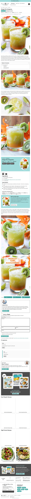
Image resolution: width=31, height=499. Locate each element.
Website (3, 330)
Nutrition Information (6, 67)
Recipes (4, 7)
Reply (3, 347)
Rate (5, 163)
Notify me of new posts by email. (7, 334)
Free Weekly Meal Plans (15, 0)
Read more (4, 369)
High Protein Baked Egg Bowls (8, 412)
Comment (3, 318)
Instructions (5, 66)
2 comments (20, 12)
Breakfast (23, 487)
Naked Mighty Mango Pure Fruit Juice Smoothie (13, 179)
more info (20, 212)
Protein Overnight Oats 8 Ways (23, 412)
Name (3, 327)
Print (13, 163)
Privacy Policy (12, 495)
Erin (3, 12)
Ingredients (5, 65)
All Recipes (19, 491)
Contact (9, 495)
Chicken (23, 489)
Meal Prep (19, 487)
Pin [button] (8, 163)
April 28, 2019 (4, 344)
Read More (5, 310)
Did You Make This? (6, 68)
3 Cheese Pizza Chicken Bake (23, 445)
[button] (2, 158)
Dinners (19, 489)
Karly (3, 343)
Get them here (20, 473)
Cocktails (9, 7)
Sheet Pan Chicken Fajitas (8, 445)
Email (17, 327)
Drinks (6, 7)
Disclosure (15, 495)
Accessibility (18, 495)
